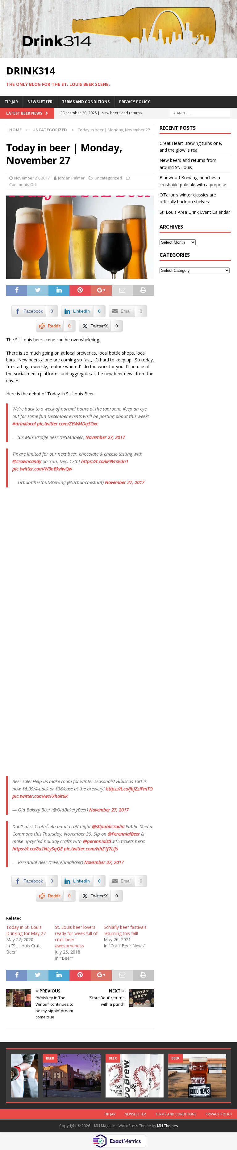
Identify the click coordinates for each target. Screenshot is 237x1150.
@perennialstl (97, 841)
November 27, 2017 (32, 178)
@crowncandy (26, 461)
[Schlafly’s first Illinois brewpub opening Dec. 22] (72, 1075)
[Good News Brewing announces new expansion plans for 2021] (197, 1075)
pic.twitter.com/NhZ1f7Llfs (91, 848)
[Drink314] (118, 54)
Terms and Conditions (86, 101)
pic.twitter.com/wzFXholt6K (40, 796)
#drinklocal (24, 423)
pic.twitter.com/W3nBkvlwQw (42, 468)
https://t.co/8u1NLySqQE (37, 848)
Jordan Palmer (71, 178)
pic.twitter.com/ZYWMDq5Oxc (67, 423)
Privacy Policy (134, 101)
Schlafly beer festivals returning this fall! (125, 930)
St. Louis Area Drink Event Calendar (195, 212)
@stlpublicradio (108, 826)
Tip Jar (11, 101)
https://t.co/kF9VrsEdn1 (104, 461)
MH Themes (167, 1125)
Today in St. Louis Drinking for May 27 (26, 930)
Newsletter (39, 101)
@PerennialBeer (124, 834)
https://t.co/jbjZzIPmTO (129, 789)
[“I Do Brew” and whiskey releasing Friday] (135, 1075)
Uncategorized (108, 178)
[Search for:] (200, 113)
